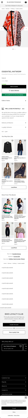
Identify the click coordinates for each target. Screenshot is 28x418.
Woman (7, 8)
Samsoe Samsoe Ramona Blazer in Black (7, 158)
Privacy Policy (17, 415)
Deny (14, 412)
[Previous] (2, 28)
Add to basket (14, 86)
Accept (14, 408)
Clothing (12, 8)
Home (3, 8)
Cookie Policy (10, 415)
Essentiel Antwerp (11, 71)
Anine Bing (16, 156)
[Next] (26, 28)
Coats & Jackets (19, 8)
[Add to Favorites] (12, 141)
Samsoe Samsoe (5, 156)
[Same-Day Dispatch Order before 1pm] (14, 6)
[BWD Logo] (14, 2)
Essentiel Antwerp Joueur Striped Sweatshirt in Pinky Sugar (7, 217)
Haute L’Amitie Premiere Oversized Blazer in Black (19, 182)
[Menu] (2, 2)
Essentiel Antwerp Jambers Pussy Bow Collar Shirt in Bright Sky (20, 217)
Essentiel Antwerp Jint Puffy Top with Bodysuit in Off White (20, 241)
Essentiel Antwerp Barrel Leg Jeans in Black (7, 241)
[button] (26, 397)
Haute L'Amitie (17, 179)
